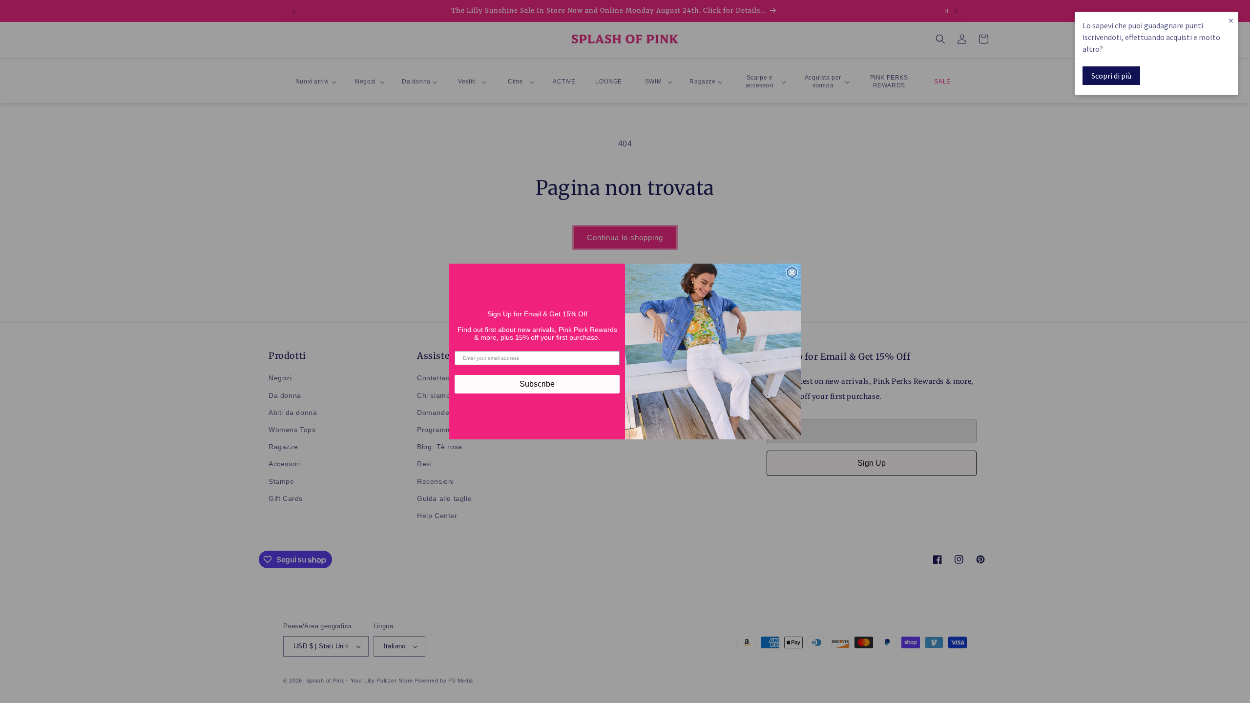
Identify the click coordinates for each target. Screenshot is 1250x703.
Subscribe (537, 384)
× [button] (1231, 20)
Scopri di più (1111, 76)
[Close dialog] (792, 272)
